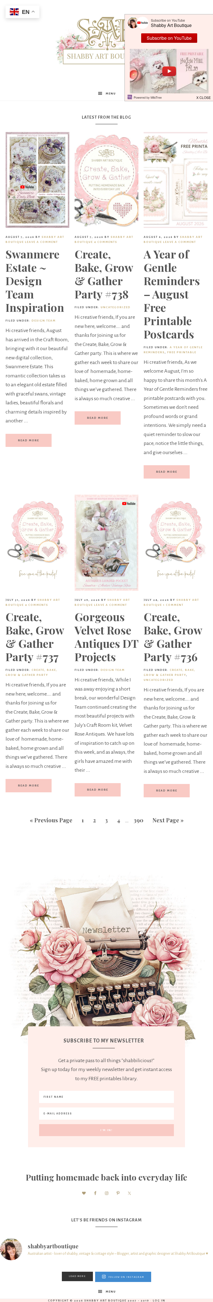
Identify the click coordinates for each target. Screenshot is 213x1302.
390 (138, 820)
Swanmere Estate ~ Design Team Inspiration (35, 281)
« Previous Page (51, 820)
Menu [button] (111, 93)
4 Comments (105, 241)
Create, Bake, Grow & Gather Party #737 (35, 636)
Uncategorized (116, 307)
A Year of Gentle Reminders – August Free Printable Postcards (172, 294)
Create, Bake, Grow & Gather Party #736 (173, 636)
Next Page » (168, 820)
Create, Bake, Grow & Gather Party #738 (104, 274)
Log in (159, 1300)
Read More (28, 440)
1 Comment (173, 604)
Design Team (44, 320)
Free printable (181, 352)
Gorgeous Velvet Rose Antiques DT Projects (106, 636)
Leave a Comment (41, 241)
